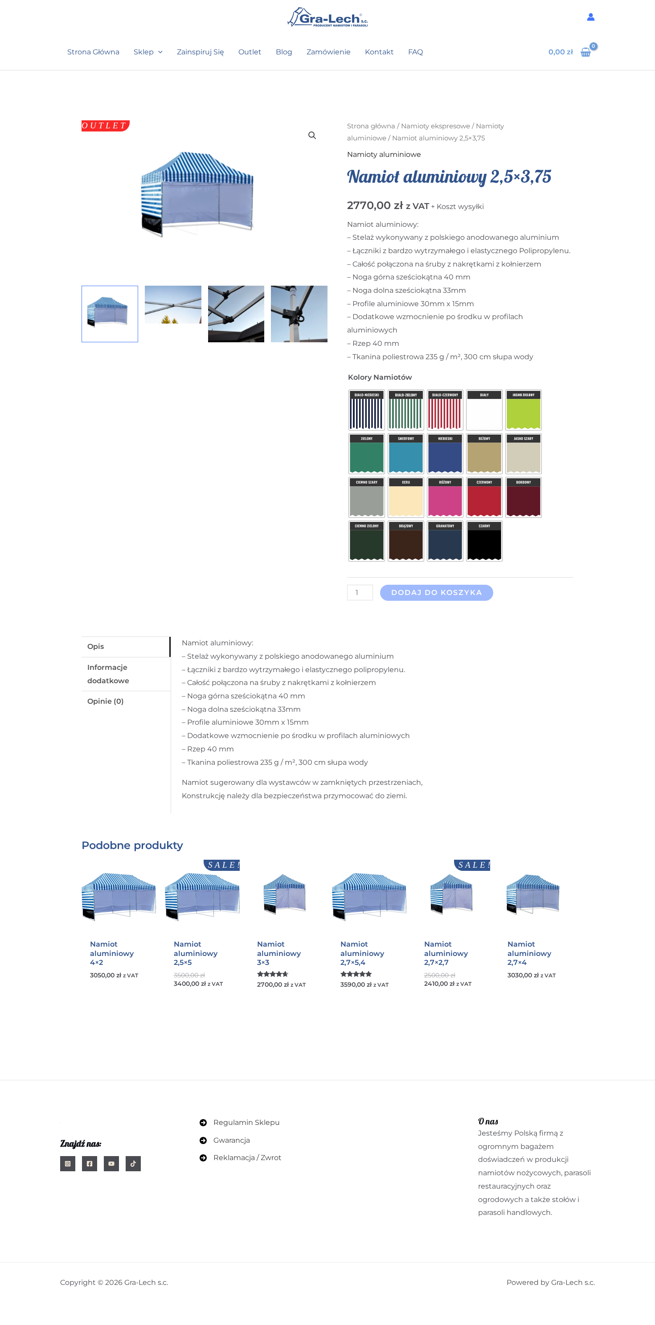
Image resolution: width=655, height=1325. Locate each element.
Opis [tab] (95, 646)
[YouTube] (111, 1163)
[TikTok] (133, 1163)
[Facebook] (89, 1163)
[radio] (367, 410)
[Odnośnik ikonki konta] (591, 17)
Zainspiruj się (200, 52)
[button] (158, 52)
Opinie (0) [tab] (105, 701)
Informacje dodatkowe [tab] (108, 674)
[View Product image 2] (173, 305)
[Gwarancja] (225, 1140)
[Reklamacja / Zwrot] (241, 1158)
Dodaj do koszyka (437, 592)
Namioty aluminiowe (384, 154)
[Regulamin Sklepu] (240, 1122)
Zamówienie (329, 52)
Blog (284, 52)
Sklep (144, 52)
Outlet (250, 52)
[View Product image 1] (110, 314)
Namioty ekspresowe (435, 126)
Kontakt (379, 52)
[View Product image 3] (236, 314)
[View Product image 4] (299, 314)
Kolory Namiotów (380, 377)
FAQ (415, 52)
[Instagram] (67, 1163)
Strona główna (93, 52)
